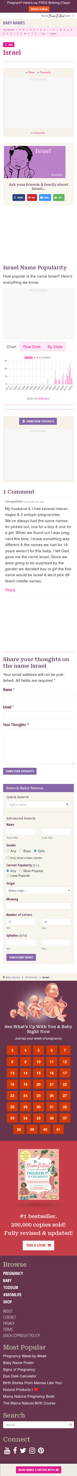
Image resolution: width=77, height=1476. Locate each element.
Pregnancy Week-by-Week (24, 1355)
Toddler (10, 1287)
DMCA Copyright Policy (21, 1335)
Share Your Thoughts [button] (39, 421)
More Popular (33, 871)
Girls (41, 851)
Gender (11, 845)
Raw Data (32, 346)
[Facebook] (15, 1451)
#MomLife (12, 1294)
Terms (8, 1329)
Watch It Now (39, 9)
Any (13, 851)
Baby (7, 1280)
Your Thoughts (16, 724)
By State (55, 346)
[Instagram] (32, 1451)
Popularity (45, 72)
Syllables (16, 935)
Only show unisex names (25, 858)
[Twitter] (23, 1451)
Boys (27, 851)
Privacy (8, 1323)
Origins (53, 33)
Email (7, 707)
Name (7, 689)
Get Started (8, 29)
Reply (10, 589)
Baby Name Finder (18, 1362)
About (8, 1311)
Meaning (12, 899)
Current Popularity (22, 865)
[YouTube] (7, 1451)
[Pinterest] (41, 1451)
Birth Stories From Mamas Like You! (32, 1382)
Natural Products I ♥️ (20, 1389)
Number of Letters (19, 914)
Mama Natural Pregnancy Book (28, 1396)
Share (31, 72)
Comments (39, 132)
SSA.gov (43, 398)
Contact (9, 1317)
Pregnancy (13, 1273)
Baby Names (14, 23)
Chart (11, 346)
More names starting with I (37, 1470)
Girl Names (31, 977)
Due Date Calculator (19, 1375)
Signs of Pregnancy (19, 1369)
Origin (10, 883)
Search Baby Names (21, 957)
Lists (43, 33)
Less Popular (20, 875)
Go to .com (56, 16)
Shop (7, 1302)
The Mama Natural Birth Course (29, 1402)
